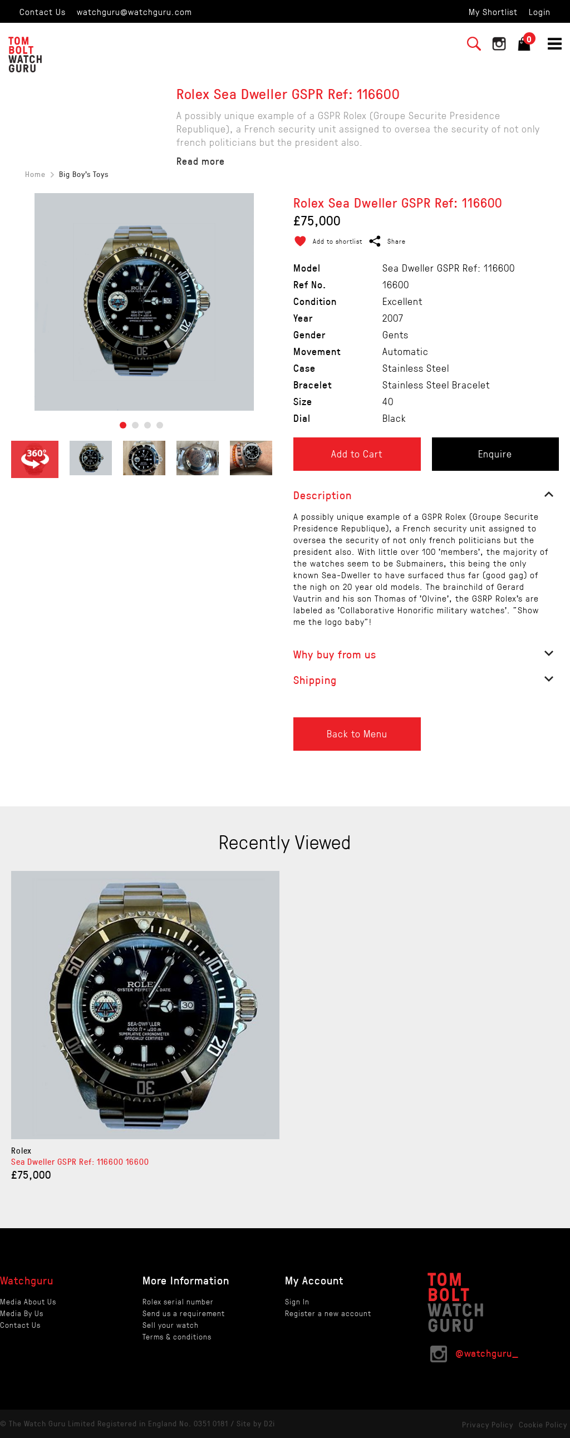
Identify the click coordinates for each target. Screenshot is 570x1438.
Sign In (297, 1301)
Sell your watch (170, 1324)
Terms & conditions (177, 1336)
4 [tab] (159, 425)
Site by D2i (256, 1423)
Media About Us (28, 1301)
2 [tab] (135, 425)
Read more (200, 161)
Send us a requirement (183, 1313)
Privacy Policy (487, 1424)
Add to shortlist (337, 241)
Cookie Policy (543, 1424)
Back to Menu (357, 733)
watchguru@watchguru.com (134, 11)
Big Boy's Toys (84, 174)
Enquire (495, 453)
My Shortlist (493, 11)
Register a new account (328, 1313)
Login (540, 11)
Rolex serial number (178, 1301)
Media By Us (21, 1313)
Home (35, 174)
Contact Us (42, 11)
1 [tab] (123, 425)
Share (396, 241)
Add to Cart (356, 453)
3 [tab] (147, 425)
